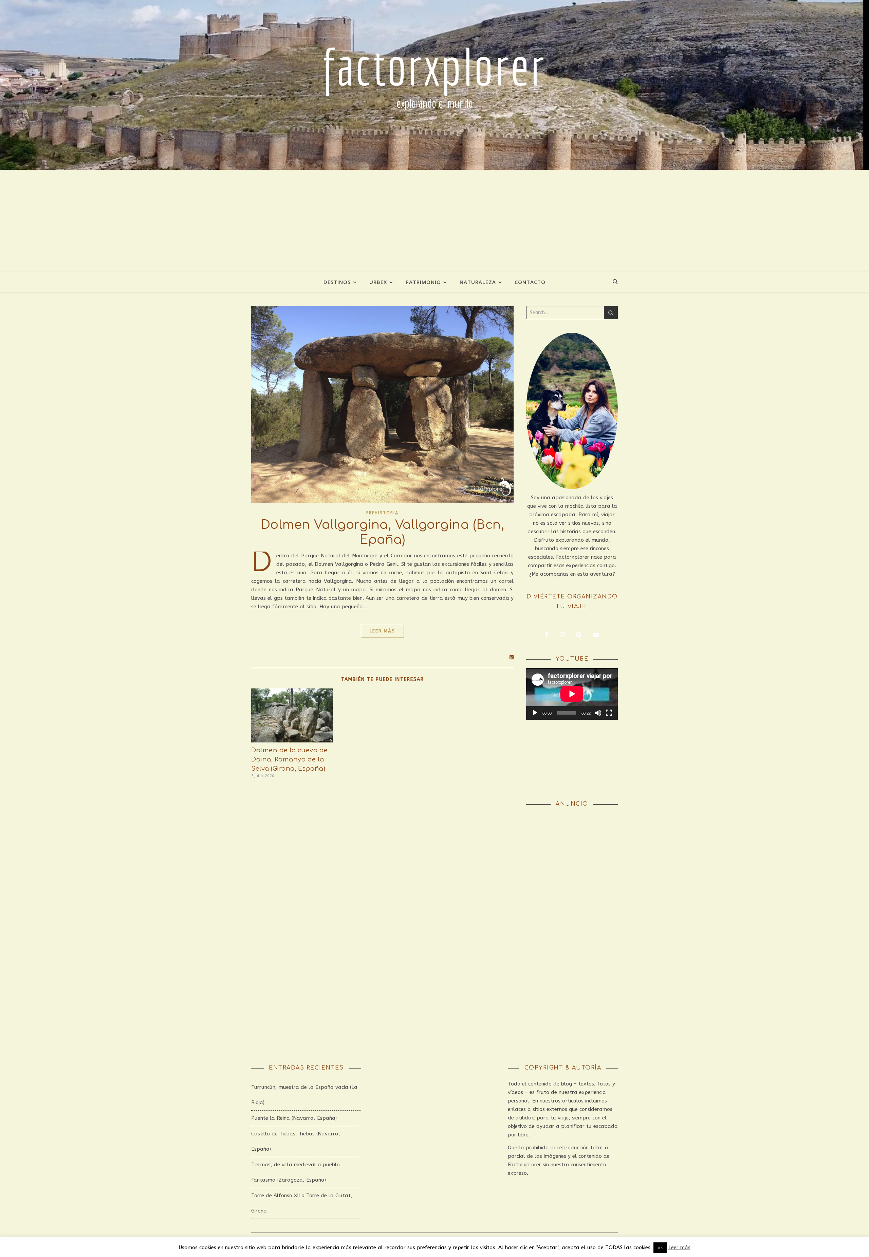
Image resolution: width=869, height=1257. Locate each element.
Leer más (679, 1248)
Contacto (530, 282)
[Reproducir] (535, 713)
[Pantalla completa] (609, 713)
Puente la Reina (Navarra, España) (294, 1118)
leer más (382, 630)
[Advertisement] (434, 220)
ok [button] (660, 1247)
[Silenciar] (598, 713)
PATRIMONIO (423, 282)
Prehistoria (382, 512)
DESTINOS (337, 282)
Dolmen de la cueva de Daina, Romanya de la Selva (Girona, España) (289, 759)
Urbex (378, 282)
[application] (572, 694)
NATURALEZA (478, 282)
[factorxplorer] (434, 85)
